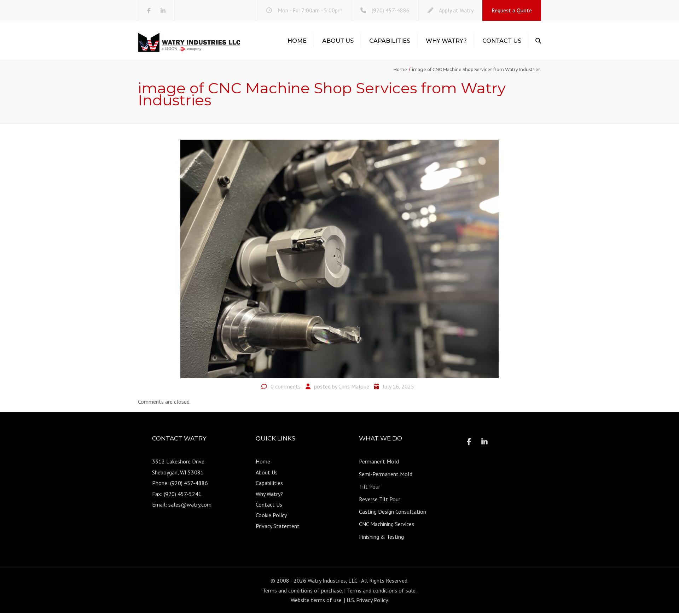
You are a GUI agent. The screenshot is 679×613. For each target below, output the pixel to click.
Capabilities (389, 40)
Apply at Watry (456, 10)
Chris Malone (353, 386)
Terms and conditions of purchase (302, 590)
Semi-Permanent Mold (385, 474)
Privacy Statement (278, 526)
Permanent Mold (379, 461)
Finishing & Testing (381, 536)
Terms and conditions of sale (381, 590)
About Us (338, 40)
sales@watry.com (189, 504)
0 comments (286, 386)
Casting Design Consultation (392, 511)
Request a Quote (512, 10)
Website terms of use (316, 599)
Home (297, 40)
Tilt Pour (369, 486)
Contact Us (501, 40)
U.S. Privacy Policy (367, 599)
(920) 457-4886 (391, 10)
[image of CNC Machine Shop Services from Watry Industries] (339, 258)
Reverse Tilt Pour (379, 499)
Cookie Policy (271, 515)
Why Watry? (446, 40)
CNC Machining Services (386, 523)
